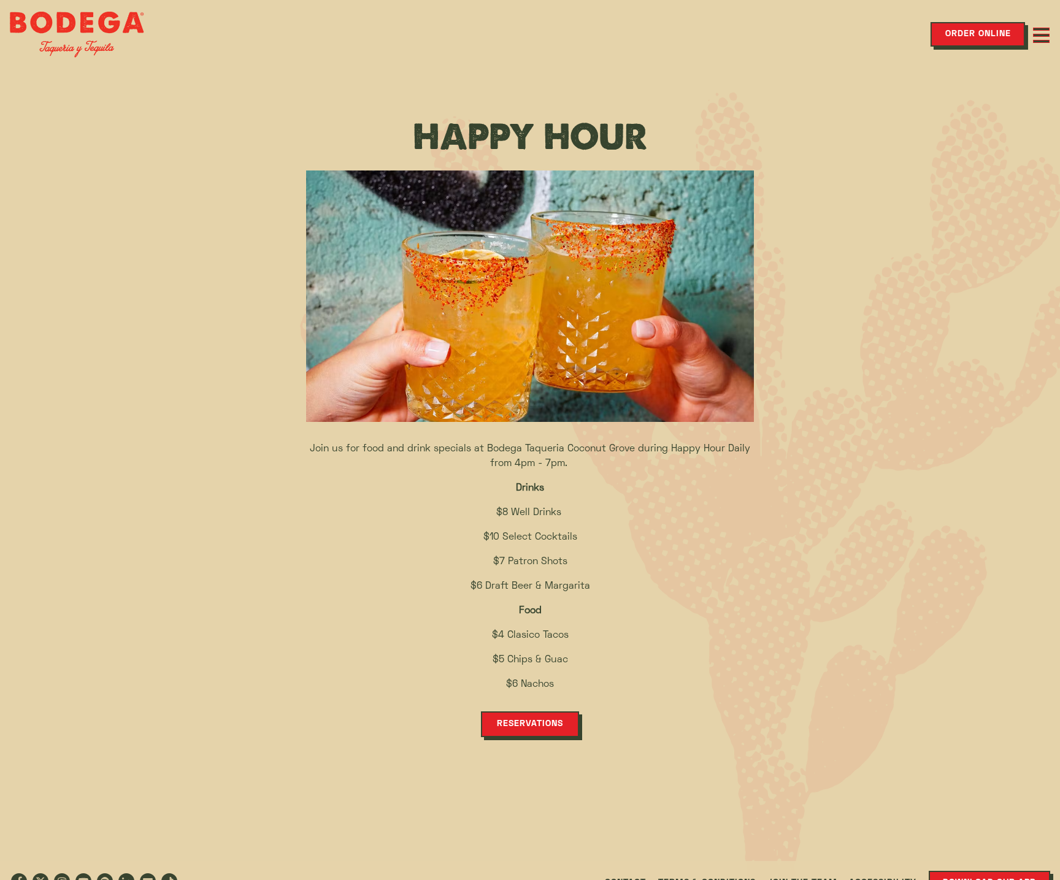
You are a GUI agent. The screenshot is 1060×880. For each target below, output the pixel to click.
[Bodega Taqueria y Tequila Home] (76, 34)
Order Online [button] (978, 34)
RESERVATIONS (530, 724)
